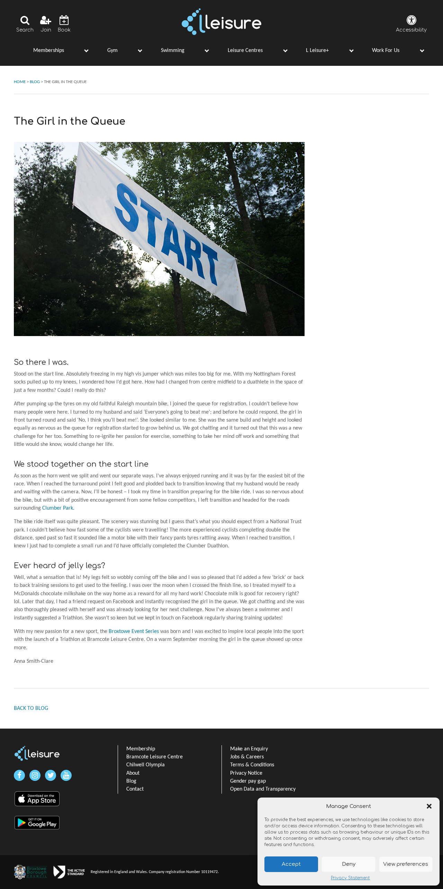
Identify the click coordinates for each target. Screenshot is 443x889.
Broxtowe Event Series (134, 631)
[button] (429, 806)
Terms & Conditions (252, 765)
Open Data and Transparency (263, 789)
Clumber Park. (58, 508)
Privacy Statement (350, 877)
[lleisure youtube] (66, 775)
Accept (291, 864)
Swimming (172, 50)
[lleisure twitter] (50, 775)
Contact (135, 789)
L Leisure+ (317, 50)
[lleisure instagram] (34, 775)
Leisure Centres (245, 50)
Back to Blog (31, 708)
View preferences (405, 864)
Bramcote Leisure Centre (154, 757)
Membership (140, 749)
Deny (348, 864)
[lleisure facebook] (19, 775)
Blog (131, 781)
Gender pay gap (248, 781)
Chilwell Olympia (145, 765)
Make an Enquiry (249, 749)
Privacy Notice (246, 773)
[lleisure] (37, 753)
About (132, 773)
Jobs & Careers (247, 757)
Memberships (48, 50)
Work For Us (385, 50)
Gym (112, 50)
